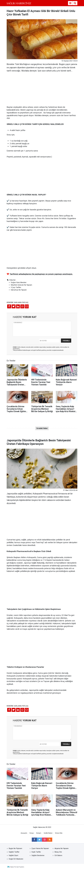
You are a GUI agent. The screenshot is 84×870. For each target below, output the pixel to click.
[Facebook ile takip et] (34, 840)
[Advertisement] (42, 88)
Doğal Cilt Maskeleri (16, 859)
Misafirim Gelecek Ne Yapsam (21, 285)
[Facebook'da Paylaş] (9, 306)
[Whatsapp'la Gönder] (22, 306)
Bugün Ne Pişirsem (15, 848)
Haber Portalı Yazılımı (17, 867)
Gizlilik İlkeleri (48, 833)
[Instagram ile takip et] (44, 840)
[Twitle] (13, 306)
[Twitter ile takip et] (39, 840)
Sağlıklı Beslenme (38, 855)
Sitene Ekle (58, 833)
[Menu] (70, 3)
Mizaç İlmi (58, 852)
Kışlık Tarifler (36, 852)
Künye (32, 833)
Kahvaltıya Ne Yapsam (19, 290)
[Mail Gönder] (27, 306)
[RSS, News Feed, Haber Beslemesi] (49, 840)
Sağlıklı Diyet (13, 855)
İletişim (38, 833)
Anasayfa (24, 833)
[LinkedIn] (18, 306)
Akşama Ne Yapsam (61, 848)
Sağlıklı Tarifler (14, 852)
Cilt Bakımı (58, 855)
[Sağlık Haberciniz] (19, 3)
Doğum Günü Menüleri (18, 282)
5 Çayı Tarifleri (16, 287)
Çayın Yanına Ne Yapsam (40, 848)
